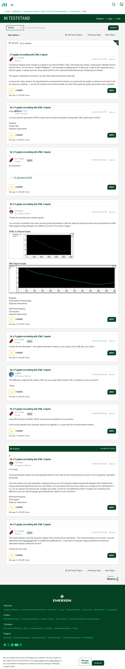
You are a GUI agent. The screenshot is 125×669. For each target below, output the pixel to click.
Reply (111, 90)
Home (7, 11)
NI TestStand (74, 11)
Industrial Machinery (73, 609)
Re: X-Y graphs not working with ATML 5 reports (30, 107)
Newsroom (48, 628)
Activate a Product (54, 637)
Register (100, 19)
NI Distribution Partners (12, 619)
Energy (61, 609)
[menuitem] (114, 5)
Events (75, 628)
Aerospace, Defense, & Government (34, 609)
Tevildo (112, 448)
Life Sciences (87, 609)
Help (118, 19)
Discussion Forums (31, 11)
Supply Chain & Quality (63, 628)
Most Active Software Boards (54, 11)
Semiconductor (99, 609)
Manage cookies (85, 662)
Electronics (53, 609)
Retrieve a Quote (47, 619)
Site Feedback (88, 637)
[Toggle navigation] (16, 5)
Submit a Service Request (72, 637)
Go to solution (25, 43)
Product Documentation (22, 637)
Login (110, 19)
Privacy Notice (39, 660)
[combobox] (65, 27)
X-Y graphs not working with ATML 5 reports (29, 54)
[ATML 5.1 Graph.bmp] (41, 246)
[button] (11, 90)
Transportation (112, 609)
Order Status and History (30, 619)
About (26, 628)
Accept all (98, 663)
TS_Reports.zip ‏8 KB (23, 178)
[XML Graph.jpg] (62, 279)
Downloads (7, 637)
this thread (27, 541)
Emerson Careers (36, 628)
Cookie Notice (54, 660)
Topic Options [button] (13, 35)
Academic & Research (11, 609)
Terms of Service (62, 619)
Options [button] (111, 59)
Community (16, 11)
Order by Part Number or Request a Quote (84, 619)
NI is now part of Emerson (12, 628)
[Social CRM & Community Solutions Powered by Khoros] (112, 578)
